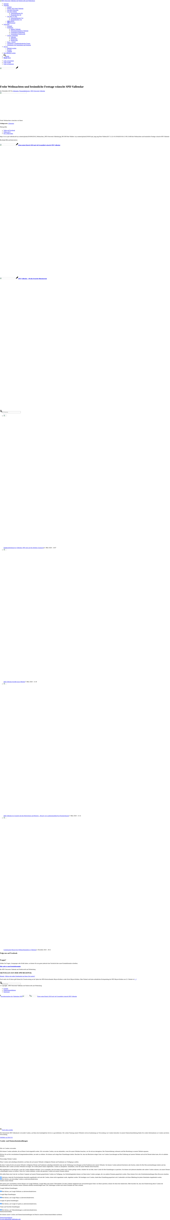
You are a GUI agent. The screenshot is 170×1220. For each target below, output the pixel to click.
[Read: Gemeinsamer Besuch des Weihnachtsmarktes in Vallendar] (5, 818)
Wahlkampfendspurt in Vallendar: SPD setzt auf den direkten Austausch (24, 547)
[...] (135, 979)
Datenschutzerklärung (6, 1217)
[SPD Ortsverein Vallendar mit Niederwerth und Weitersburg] (17, 1)
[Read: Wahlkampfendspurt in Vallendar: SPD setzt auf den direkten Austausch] (5, 416)
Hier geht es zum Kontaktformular (10, 966)
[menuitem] (87, 4)
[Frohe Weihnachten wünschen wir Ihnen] (9, 68)
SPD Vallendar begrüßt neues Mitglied (14, 681)
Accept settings (4, 1219)
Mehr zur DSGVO (7, 1137)
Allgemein (16, 91)
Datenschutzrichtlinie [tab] (6, 1211)
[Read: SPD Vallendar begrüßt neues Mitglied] (5, 550)
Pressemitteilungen (24, 91)
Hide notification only (14, 1219)
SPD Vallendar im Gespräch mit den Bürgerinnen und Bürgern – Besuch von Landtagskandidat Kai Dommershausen (36, 816)
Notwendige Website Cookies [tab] (8, 1159)
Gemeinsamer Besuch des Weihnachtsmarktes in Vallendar (20, 950)
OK (1, 1137)
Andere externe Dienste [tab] (6, 1180)
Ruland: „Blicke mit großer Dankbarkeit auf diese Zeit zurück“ (17, 976)
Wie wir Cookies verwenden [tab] (8, 1148)
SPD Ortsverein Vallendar (37, 91)
